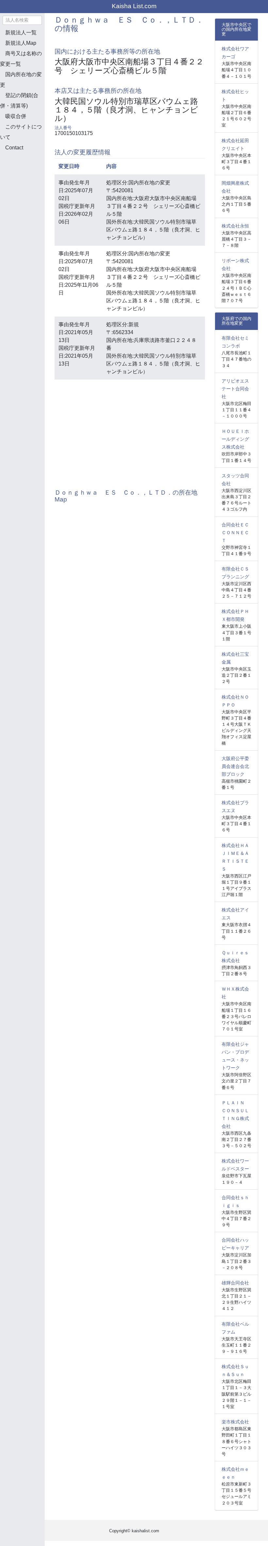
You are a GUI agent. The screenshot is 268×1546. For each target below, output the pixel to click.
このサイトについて (21, 132)
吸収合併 (15, 116)
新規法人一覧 (21, 32)
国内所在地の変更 (21, 80)
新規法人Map (20, 43)
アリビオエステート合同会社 (235, 388)
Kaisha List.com (134, 6)
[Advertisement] (32, 191)
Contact (14, 147)
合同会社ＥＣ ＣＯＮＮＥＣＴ (238, 532)
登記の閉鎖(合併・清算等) (19, 101)
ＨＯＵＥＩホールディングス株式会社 (235, 439)
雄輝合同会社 (235, 1282)
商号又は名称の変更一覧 (21, 59)
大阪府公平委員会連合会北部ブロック (235, 766)
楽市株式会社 (235, 1421)
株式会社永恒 (235, 226)
